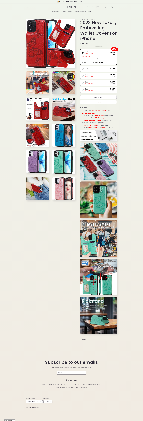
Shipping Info (70, 387)
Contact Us (58, 384)
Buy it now (98, 102)
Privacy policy (82, 384)
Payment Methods (94, 384)
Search (44, 384)
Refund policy (60, 387)
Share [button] (84, 339)
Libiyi (37, 407)
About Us (51, 384)
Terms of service (81, 387)
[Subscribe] (84, 373)
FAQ (75, 384)
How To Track (68, 384)
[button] (28, 7)
